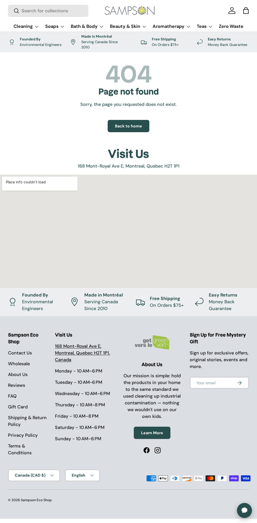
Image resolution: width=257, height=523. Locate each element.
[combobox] (48, 11)
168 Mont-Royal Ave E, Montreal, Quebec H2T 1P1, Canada (82, 353)
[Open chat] (244, 510)
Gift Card (18, 407)
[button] (245, 10)
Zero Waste (231, 26)
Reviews (16, 385)
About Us (18, 374)
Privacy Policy (23, 435)
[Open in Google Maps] (128, 231)
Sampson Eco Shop (36, 500)
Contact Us (20, 353)
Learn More (152, 432)
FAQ (12, 396)
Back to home (128, 126)
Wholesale (19, 364)
